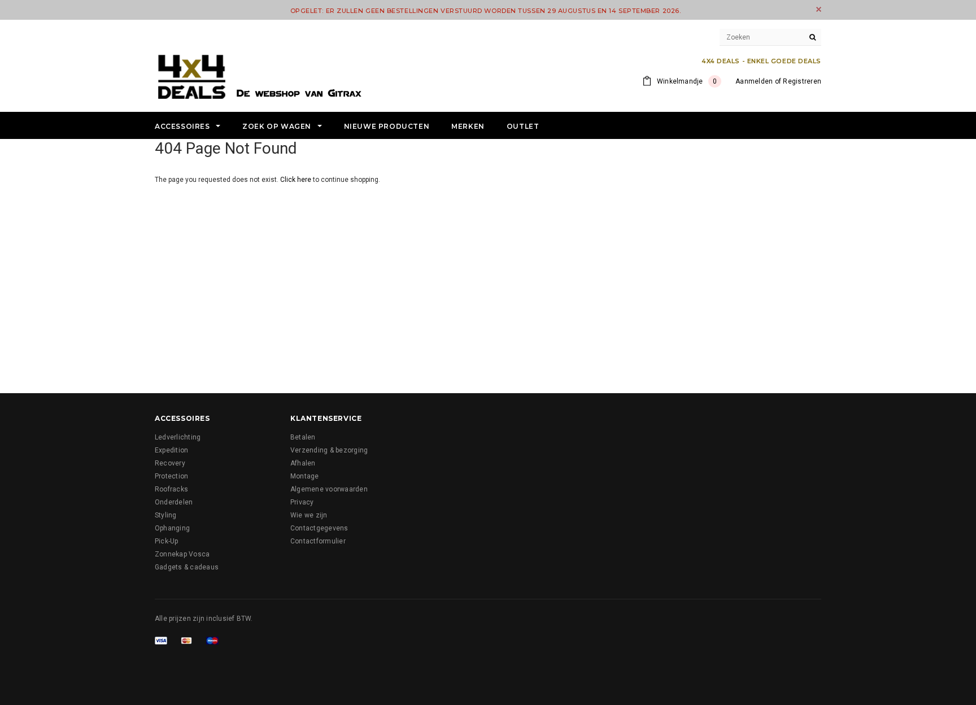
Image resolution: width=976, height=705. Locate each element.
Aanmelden (754, 81)
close (818, 9)
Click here (296, 180)
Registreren (802, 81)
